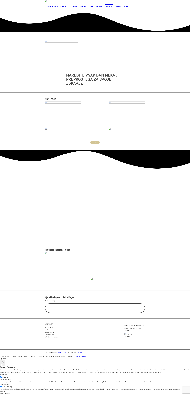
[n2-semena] (63, 129)
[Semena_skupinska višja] (63, 103)
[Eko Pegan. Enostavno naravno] (55, 6)
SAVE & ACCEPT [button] (5, 394)
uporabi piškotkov (80, 356)
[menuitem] (75, 6)
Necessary (6, 377)
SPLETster (80, 352)
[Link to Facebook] (136, 6)
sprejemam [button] (61, 356)
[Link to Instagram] (143, 6)
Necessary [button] (3, 374)
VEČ (95, 142)
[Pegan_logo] (61, 42)
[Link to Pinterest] (140, 6)
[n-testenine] (127, 129)
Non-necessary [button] (5, 384)
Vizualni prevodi (62, 352)
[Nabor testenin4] (127, 103)
